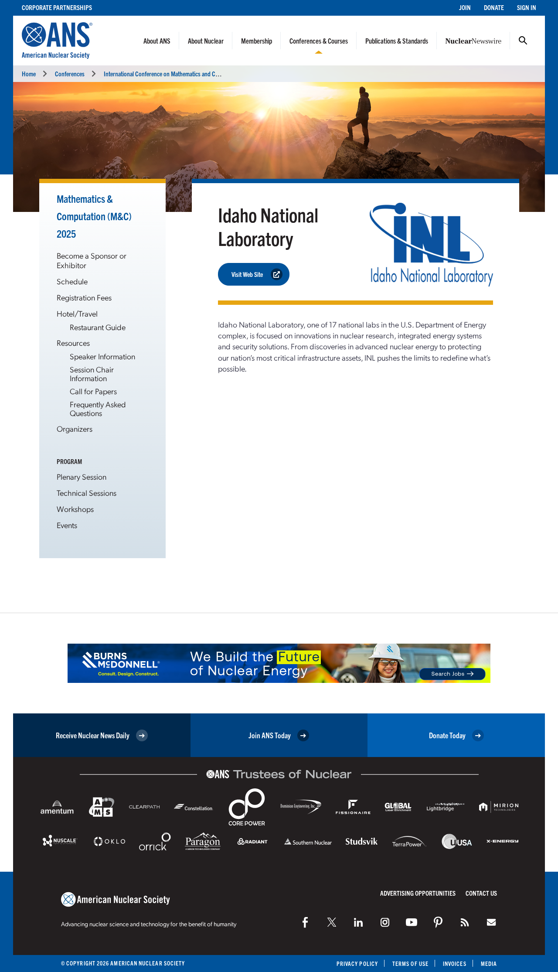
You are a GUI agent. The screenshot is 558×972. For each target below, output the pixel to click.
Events (67, 525)
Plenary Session (81, 476)
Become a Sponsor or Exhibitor (91, 260)
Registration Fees (84, 297)
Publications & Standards (396, 40)
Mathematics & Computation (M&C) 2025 (94, 216)
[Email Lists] (491, 922)
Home (29, 73)
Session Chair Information (92, 373)
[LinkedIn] (358, 922)
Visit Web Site (247, 274)
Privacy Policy (357, 963)
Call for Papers (93, 391)
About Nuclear (206, 40)
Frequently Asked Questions (98, 408)
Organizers (74, 428)
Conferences (70, 73)
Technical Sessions (86, 493)
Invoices (454, 963)
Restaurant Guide (98, 327)
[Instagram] (385, 922)
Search (523, 40)
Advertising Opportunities (418, 893)
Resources (73, 343)
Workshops (75, 509)
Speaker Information (102, 356)
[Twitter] (331, 922)
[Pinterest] (438, 922)
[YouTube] (411, 922)
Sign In (526, 7)
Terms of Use (410, 963)
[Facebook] (305, 922)
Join (465, 7)
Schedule (72, 281)
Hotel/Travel (77, 313)
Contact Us (481, 893)
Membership (256, 40)
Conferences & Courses (318, 40)
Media (489, 963)
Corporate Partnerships (57, 7)
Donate (494, 7)
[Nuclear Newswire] (464, 922)
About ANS (156, 40)
